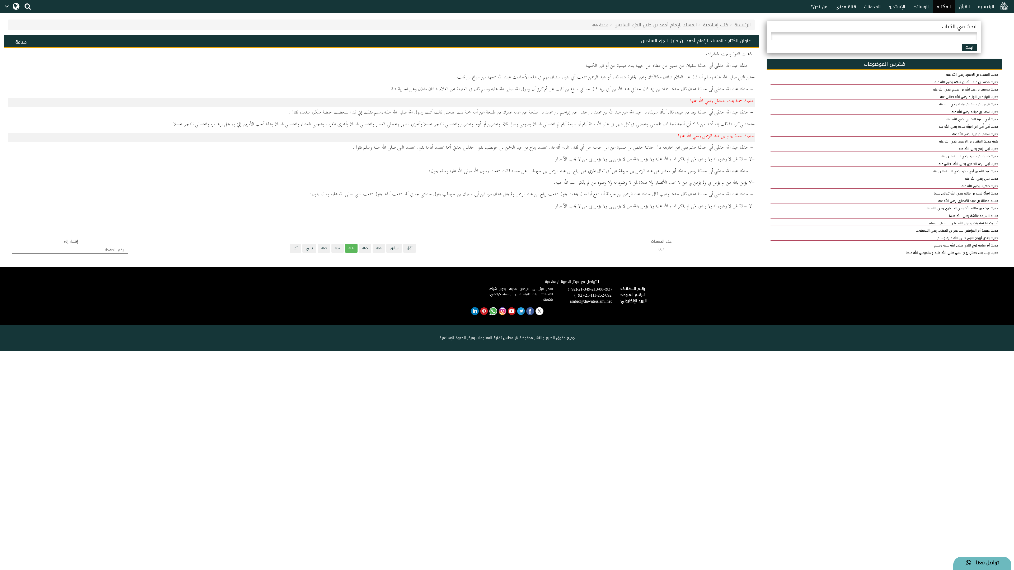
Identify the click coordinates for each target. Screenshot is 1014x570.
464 (379, 248)
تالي (309, 248)
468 (324, 248)
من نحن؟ (819, 6)
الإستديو (897, 6)
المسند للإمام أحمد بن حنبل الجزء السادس (655, 25)
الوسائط (921, 6)
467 (337, 248)
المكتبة (944, 6)
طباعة (21, 42)
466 (351, 248)
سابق (394, 248)
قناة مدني (845, 6)
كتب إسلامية (715, 25)
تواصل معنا (985, 562)
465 (365, 248)
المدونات (872, 6)
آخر (295, 248)
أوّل (409, 248)
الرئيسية (986, 6)
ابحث (969, 47)
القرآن (964, 6)
